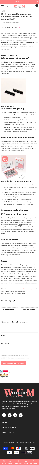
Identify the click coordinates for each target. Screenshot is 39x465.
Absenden (19, 240)
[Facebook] (13, 247)
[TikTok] (26, 247)
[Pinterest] (22, 247)
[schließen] (35, 212)
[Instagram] (17, 247)
